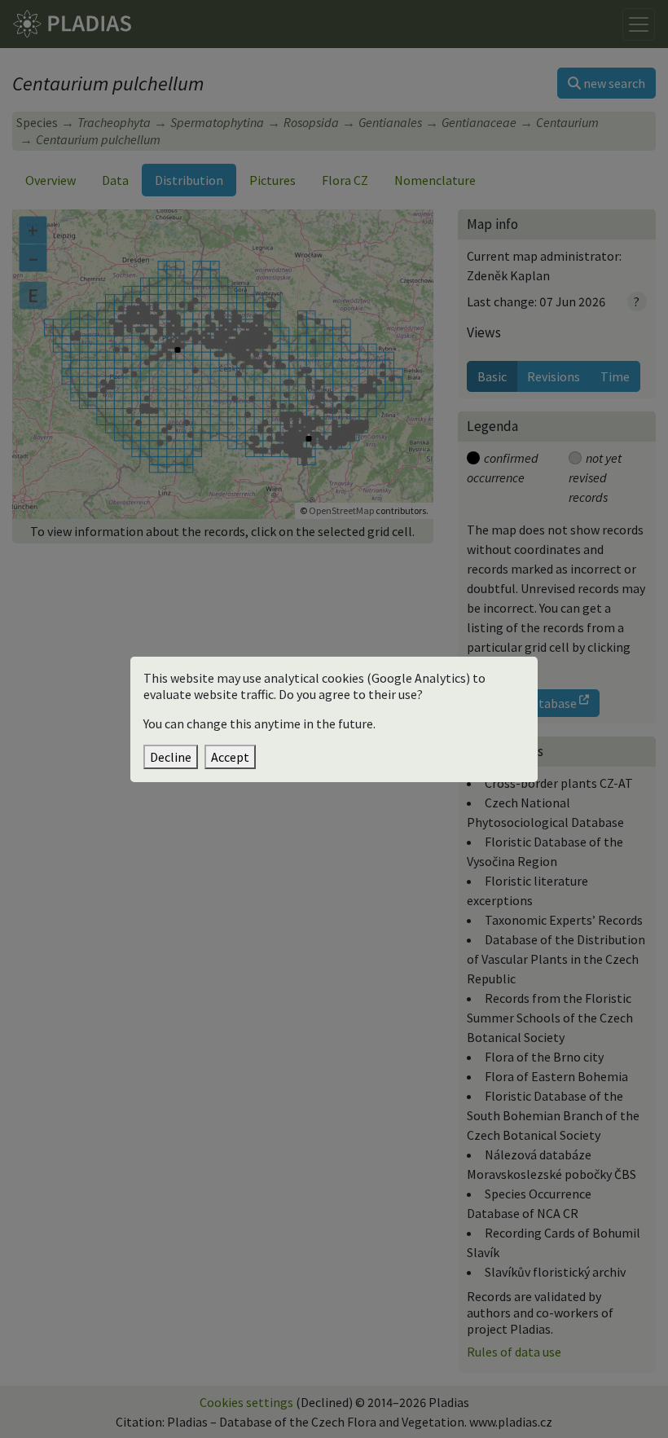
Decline (170, 757)
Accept (230, 757)
